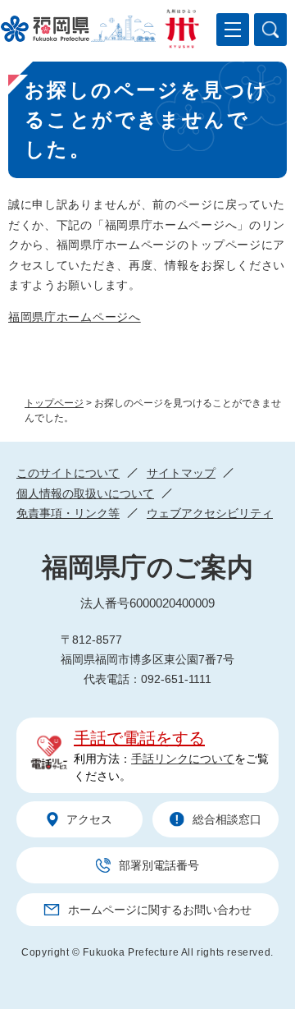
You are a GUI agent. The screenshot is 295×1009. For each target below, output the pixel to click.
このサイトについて (68, 472)
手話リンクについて (182, 758)
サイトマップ (181, 472)
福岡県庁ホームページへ (74, 316)
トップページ (54, 403)
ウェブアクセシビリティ (210, 513)
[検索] (270, 29)
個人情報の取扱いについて (85, 493)
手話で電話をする (139, 738)
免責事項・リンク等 (68, 513)
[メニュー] (232, 29)
